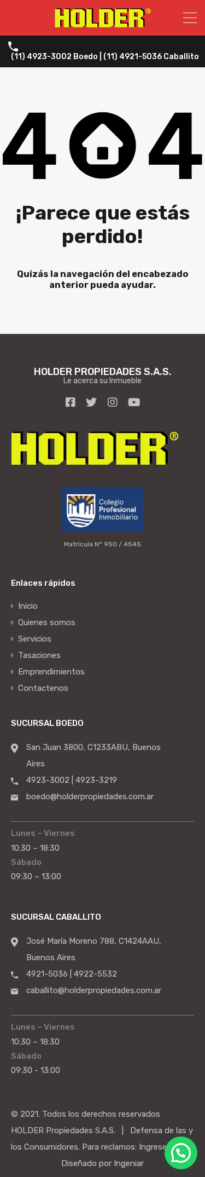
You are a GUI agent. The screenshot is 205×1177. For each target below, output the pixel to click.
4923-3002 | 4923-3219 (71, 780)
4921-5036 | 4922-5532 (71, 974)
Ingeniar (129, 1163)
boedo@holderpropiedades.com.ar (90, 796)
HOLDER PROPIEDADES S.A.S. (103, 372)
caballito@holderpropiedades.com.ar (93, 990)
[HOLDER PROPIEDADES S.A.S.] (103, 22)
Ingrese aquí (161, 1147)
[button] (181, 1152)
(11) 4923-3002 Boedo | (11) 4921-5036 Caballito (105, 57)
